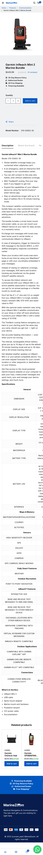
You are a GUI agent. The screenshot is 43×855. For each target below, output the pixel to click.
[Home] (5, 852)
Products (12, 8)
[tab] (7, 145)
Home (4, 8)
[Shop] (16, 852)
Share (11, 122)
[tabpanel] (21, 435)
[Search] (34, 3)
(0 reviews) (32, 72)
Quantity (9, 95)
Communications (25, 8)
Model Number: (12, 130)
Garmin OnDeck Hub (10, 754)
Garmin (7, 750)
